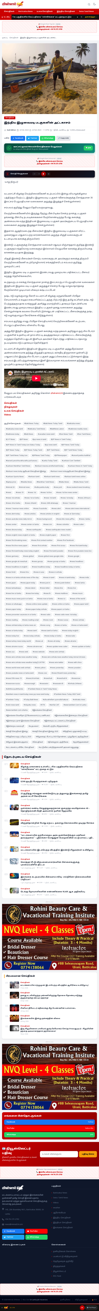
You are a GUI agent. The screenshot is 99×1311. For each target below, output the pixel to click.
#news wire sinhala (56, 652)
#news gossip (37, 562)
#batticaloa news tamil (14, 429)
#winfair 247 (54, 705)
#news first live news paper (16, 546)
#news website (39, 652)
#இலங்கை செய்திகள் (42, 710)
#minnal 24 (10, 487)
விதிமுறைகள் (81, 1300)
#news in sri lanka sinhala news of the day (22, 578)
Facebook (19, 138)
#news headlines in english (16, 567)
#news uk (39, 641)
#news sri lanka (61, 625)
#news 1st (32, 493)
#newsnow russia (13, 684)
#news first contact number (42, 540)
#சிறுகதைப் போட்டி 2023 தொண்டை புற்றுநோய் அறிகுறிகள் (62, 737)
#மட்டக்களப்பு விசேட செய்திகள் (20, 747)
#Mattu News (64, 482)
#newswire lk (58, 684)
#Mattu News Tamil (81, 482)
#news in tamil (48, 578)
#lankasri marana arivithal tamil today (49, 466)
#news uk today (54, 641)
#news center (11, 525)
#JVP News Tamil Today (70, 445)
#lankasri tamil (33, 477)
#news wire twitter (56, 663)
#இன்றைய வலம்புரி (15, 726)
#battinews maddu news (77, 429)
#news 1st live (46, 493)
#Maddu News (26, 482)
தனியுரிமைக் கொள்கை (64, 1251)
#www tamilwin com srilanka (17, 710)
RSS (95, 1300)
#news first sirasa (58, 546)
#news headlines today (41, 567)
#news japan (11, 583)
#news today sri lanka (52, 636)
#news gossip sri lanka (56, 562)
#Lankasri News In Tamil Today (80, 466)
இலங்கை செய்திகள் (63, 1228)
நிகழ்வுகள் (11, 407)
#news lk (47, 594)
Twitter (33, 138)
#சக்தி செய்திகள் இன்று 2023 (45, 732)
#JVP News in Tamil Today (61, 439)
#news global (28, 556)
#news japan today (27, 583)
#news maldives (61, 594)
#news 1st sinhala (13, 498)
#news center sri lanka (30, 525)
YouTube (34, 1231)
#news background (44, 519)
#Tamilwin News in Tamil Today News (42, 689)
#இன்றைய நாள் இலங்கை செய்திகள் (23, 721)
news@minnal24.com (14, 1224)
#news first (65, 535)
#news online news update (36, 604)
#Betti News (28, 434)
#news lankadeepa (13, 588)
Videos (7, 415)
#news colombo (63, 525)
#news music (77, 594)
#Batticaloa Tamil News (36, 429)
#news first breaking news (16, 540)
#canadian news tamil (46, 434)
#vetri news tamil (12, 705)
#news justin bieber (62, 583)
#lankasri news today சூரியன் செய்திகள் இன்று (26, 471)
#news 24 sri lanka (13, 503)
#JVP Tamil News (53, 450)
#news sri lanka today (14, 631)
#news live (72, 588)
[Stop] (48, 174)
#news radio (45, 615)
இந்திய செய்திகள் (66, 12)
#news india (84, 578)
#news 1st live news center (66, 493)
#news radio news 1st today (66, 615)
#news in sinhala (55, 572)
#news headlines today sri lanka (67, 567)
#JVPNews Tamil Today (41, 456)
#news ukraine (70, 641)
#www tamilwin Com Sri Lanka (75, 705)
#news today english (70, 631)
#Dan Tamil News (84, 434)
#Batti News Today (31, 424)
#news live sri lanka (13, 594)
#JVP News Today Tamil (33, 450)
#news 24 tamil (30, 503)
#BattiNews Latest (57, 429)
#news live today (32, 594)
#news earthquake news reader (58, 530)
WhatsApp (48, 138)
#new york (58, 487)
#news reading (12, 620)
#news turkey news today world (18, 641)
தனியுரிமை (65, 1300)
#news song (45, 625)
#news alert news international (77, 509)
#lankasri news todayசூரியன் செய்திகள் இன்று (70, 471)
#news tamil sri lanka (49, 631)
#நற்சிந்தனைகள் (81, 742)
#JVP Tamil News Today (73, 450)
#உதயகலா (34, 726)
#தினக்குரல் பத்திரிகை (58, 742)
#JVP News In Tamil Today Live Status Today (23, 445)
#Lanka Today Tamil (49, 461)
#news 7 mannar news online (17, 509)
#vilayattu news (30, 705)
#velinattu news (79, 700)
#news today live (12, 636)
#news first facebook (65, 540)
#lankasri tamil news (52, 477)
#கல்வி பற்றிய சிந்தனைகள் (55, 726)
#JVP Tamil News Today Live (16, 456)
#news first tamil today (78, 546)
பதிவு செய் (88, 1154)
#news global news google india (50, 556)
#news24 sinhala (32, 678)
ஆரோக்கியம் (59, 1213)
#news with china (74, 663)
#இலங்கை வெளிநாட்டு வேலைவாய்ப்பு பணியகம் (28, 716)
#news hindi (10, 572)
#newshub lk (62, 678)
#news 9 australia (40, 509)
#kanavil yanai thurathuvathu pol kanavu (21, 461)
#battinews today (12, 434)
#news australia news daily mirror (19, 519)
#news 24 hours (84, 498)
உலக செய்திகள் (45, 12)
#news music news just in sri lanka (19, 599)
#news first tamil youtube (53, 551)
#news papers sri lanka (60, 609)
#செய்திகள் (37, 742)
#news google (73, 556)
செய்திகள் (9, 12)
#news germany (12, 556)
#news (8, 493)
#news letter (45, 588)
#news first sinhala (39, 546)
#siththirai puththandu (14, 689)
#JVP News (24, 439)
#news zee (42, 673)
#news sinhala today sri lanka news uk (21, 625)
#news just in (45, 583)
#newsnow (76, 678)
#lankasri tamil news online (74, 477)
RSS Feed (57, 1276)
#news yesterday (57, 668)
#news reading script (30, 620)
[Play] (43, 174)
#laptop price (11, 482)
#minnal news (24, 487)
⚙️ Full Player (91, 1307)
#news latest (30, 588)
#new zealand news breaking (78, 487)
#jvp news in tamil (39, 439)
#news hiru (24, 572)
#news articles (30, 514)
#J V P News (10, 439)
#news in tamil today (67, 578)
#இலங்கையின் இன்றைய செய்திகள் (71, 716)
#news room (48, 620)
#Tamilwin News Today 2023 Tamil (67, 694)
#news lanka (80, 583)
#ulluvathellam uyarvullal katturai (55, 700)
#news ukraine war (34, 647)
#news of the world (77, 599)
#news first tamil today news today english (22, 551)
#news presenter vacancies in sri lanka (21, 615)
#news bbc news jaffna (65, 519)
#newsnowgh (29, 684)
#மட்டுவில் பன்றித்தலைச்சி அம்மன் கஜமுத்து (59, 747)
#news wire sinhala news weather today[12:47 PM (25, 663)
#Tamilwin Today (12, 700)
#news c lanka (84, 519)
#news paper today (13, 609)
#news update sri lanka (81, 647)
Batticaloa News (25, 12)
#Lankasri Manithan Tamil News (18, 466)
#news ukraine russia (14, 647)
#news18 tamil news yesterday (64, 673)
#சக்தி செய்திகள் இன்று (17, 732)
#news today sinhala (32, 636)
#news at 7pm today (72, 514)
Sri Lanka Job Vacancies (39, 1300)
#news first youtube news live (80, 551)
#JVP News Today (12, 450)
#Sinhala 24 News (75, 684)
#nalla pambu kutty (41, 487)
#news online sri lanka (60, 604)
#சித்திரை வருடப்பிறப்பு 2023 (18, 737)
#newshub (48, 678)
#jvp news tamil (51, 445)
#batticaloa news (73, 424)
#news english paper (48, 535)
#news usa (10, 652)
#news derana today (14, 530)
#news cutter (79, 525)
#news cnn (47, 525)
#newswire (44, 684)
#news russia (63, 620)
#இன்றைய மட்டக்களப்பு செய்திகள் (60, 721)
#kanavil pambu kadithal (81, 456)
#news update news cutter (57, 647)
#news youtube (74, 668)
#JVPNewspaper (60, 456)
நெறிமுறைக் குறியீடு (63, 1261)
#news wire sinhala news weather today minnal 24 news (63, 657)
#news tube (70, 636)
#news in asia (39, 572)
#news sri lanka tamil (79, 625)
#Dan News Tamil (66, 434)
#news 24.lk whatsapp (49, 503)
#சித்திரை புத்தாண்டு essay (75, 732)
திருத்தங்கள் (59, 1266)
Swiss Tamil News (86, 12)
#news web (23, 652)
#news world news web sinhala (18, 668)
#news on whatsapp (14, 604)
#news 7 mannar (69, 503)
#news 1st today (67, 498)
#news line (58, 588)
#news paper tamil (81, 604)
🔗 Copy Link (63, 138)
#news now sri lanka (45, 599)
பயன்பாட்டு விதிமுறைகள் (65, 1256)
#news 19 (19, 493)
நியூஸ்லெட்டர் (59, 1271)
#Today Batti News (31, 700)
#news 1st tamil (50, 498)
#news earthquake (34, 530)
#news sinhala (78, 620)
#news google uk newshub (16, 562)
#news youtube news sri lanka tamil (20, 673)
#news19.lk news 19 (14, 678)
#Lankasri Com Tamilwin (71, 461)
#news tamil (32, 631)
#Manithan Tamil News (45, 482)
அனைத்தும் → (91, 17)
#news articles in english (50, 514)
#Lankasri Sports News (15, 477)
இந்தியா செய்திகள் (62, 1223)
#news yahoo (40, 668)
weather (56, 1208)
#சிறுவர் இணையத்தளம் (17, 742)
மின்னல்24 (57, 393)
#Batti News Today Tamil (52, 424)
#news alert (56, 509)
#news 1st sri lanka (31, 498)
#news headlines (76, 562)
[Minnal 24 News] (13, 4)
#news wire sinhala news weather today (21, 657)
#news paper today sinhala (36, 609)
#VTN (42, 705)
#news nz (61, 599)
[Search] (89, 4)
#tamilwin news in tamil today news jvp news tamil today (27, 694)
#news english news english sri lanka (20, 535)
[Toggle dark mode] (94, 4)
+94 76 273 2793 (12, 1219)
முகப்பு (5, 38)
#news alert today (13, 514)
